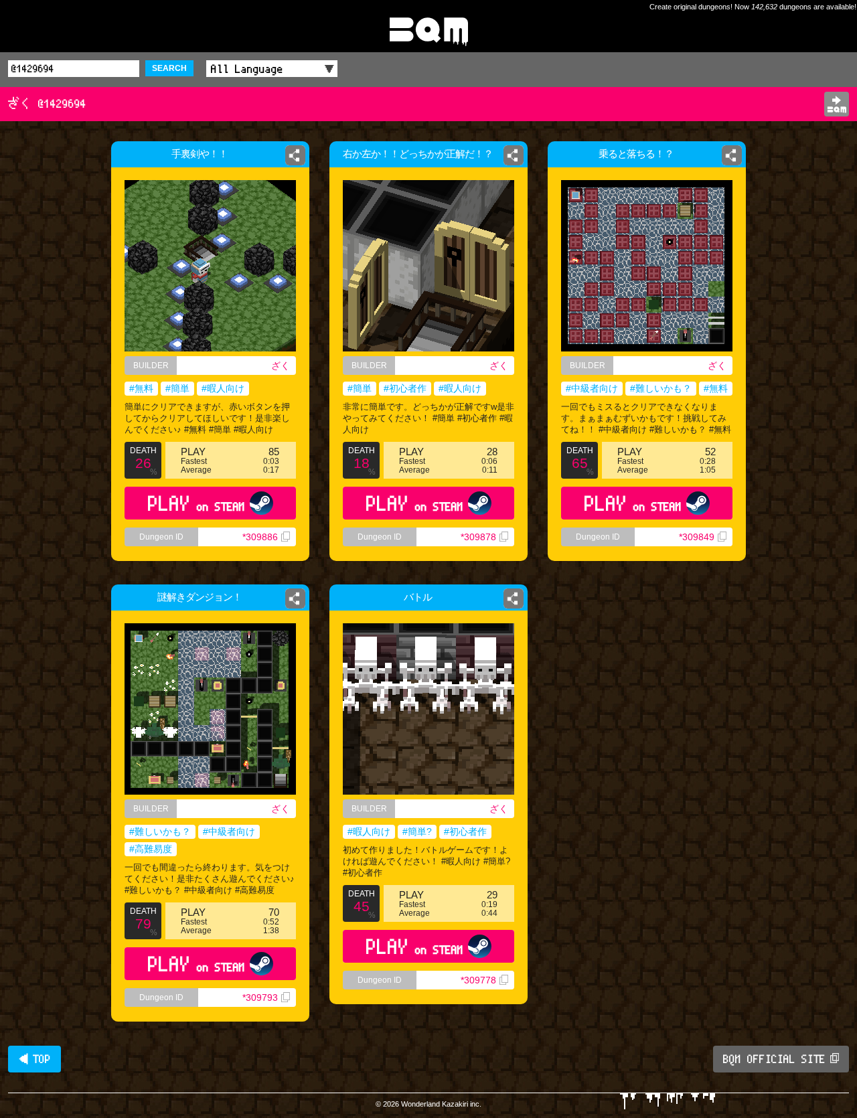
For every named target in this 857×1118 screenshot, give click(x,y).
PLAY (196, 503)
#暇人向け (223, 388)
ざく (280, 365)
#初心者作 (405, 388)
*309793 (260, 997)
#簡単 (177, 388)
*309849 (696, 537)
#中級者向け (592, 388)
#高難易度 (150, 849)
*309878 (478, 537)
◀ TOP (34, 1059)
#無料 (141, 388)
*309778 (478, 980)
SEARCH (169, 68)
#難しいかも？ (661, 388)
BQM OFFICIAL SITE (774, 1059)
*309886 (260, 537)
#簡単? (417, 831)
